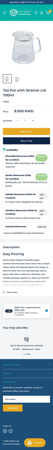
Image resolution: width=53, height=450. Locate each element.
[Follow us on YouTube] (11, 431)
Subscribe (12, 408)
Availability (12, 150)
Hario (6, 102)
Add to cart (26, 131)
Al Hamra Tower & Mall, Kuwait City (22, 218)
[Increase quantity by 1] (33, 121)
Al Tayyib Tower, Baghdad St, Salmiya (24, 202)
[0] (47, 12)
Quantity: (7, 120)
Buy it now (26, 141)
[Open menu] (4, 13)
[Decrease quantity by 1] (17, 121)
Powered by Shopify (11, 444)
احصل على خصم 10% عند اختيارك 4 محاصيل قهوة (26, 2)
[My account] (41, 12)
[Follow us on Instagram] (5, 431)
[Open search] (36, 12)
